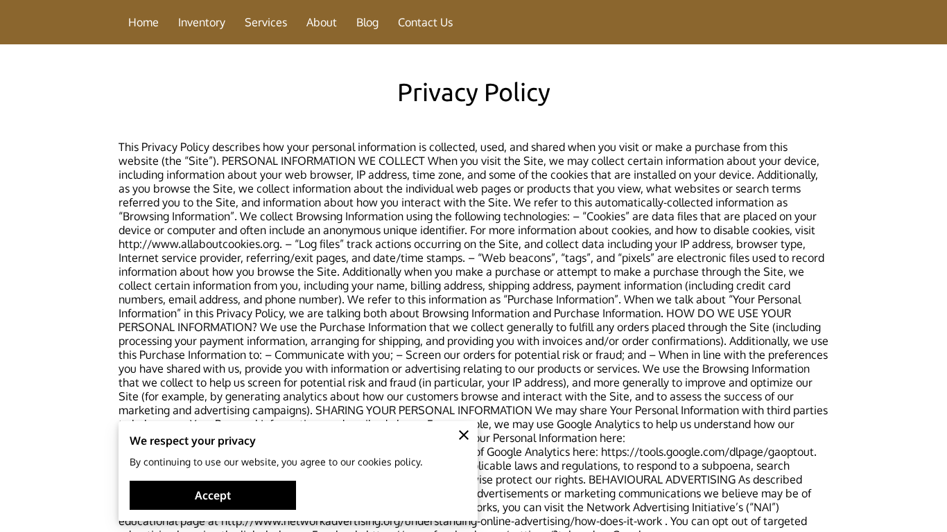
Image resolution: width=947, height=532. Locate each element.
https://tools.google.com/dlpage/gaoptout (707, 452)
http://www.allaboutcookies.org (199, 244)
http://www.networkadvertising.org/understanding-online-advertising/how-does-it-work (441, 521)
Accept (213, 495)
